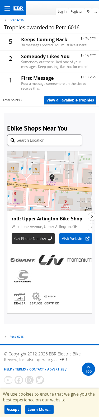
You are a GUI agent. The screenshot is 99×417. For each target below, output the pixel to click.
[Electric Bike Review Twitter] (40, 380)
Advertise (55, 369)
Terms (20, 369)
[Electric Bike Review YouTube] (8, 380)
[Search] (95, 11)
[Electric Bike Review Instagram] (29, 380)
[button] (7, 8)
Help (8, 369)
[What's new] (88, 11)
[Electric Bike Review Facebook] (19, 380)
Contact (36, 369)
